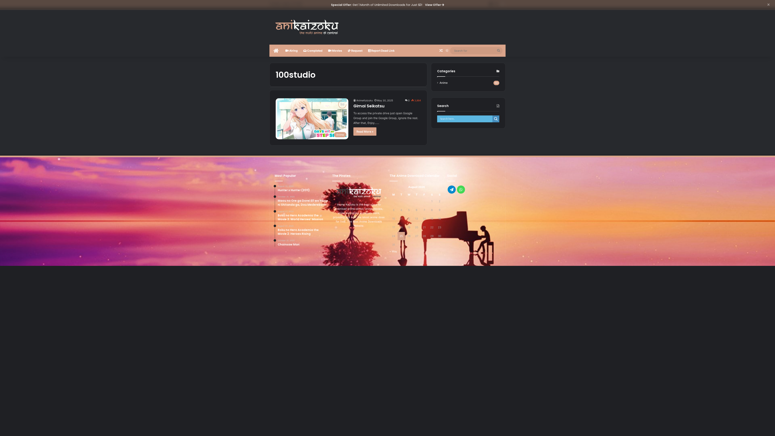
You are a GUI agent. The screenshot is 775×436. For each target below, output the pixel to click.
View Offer (433, 5)
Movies (336, 50)
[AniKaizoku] (306, 27)
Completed (315, 50)
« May (393, 251)
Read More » (364, 131)
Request (356, 50)
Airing (293, 50)
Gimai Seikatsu (368, 106)
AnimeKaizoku (364, 100)
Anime (444, 82)
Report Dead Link (383, 50)
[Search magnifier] (495, 118)
